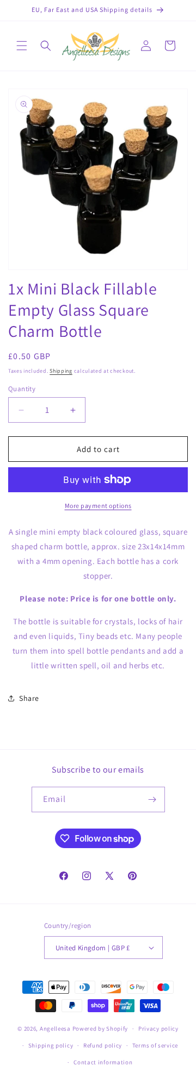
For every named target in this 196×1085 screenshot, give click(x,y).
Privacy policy (158, 1028)
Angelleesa (55, 1028)
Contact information (103, 1062)
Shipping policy (51, 1045)
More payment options (98, 505)
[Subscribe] (152, 799)
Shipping (61, 370)
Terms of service (155, 1045)
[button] (22, 46)
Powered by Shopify (100, 1028)
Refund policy (102, 1045)
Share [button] (29, 698)
